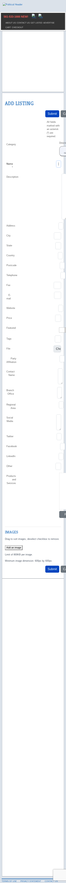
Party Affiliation (11, 360)
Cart (8, 27)
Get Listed (36, 23)
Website (10, 308)
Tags (9, 338)
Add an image (13, 547)
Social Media (9, 419)
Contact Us (23, 23)
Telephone (11, 275)
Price (9, 318)
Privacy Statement (30, 881)
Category (11, 144)
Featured (11, 328)
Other (9, 466)
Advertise (48, 23)
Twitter (9, 436)
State (9, 245)
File (8, 348)
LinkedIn (10, 456)
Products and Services (11, 480)
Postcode (11, 265)
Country (10, 255)
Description (12, 176)
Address (10, 225)
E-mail (8, 297)
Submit (52, 113)
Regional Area (11, 406)
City (8, 235)
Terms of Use (9, 881)
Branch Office (10, 392)
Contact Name (10, 373)
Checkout (17, 27)
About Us (11, 23)
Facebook (11, 446)
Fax (8, 285)
